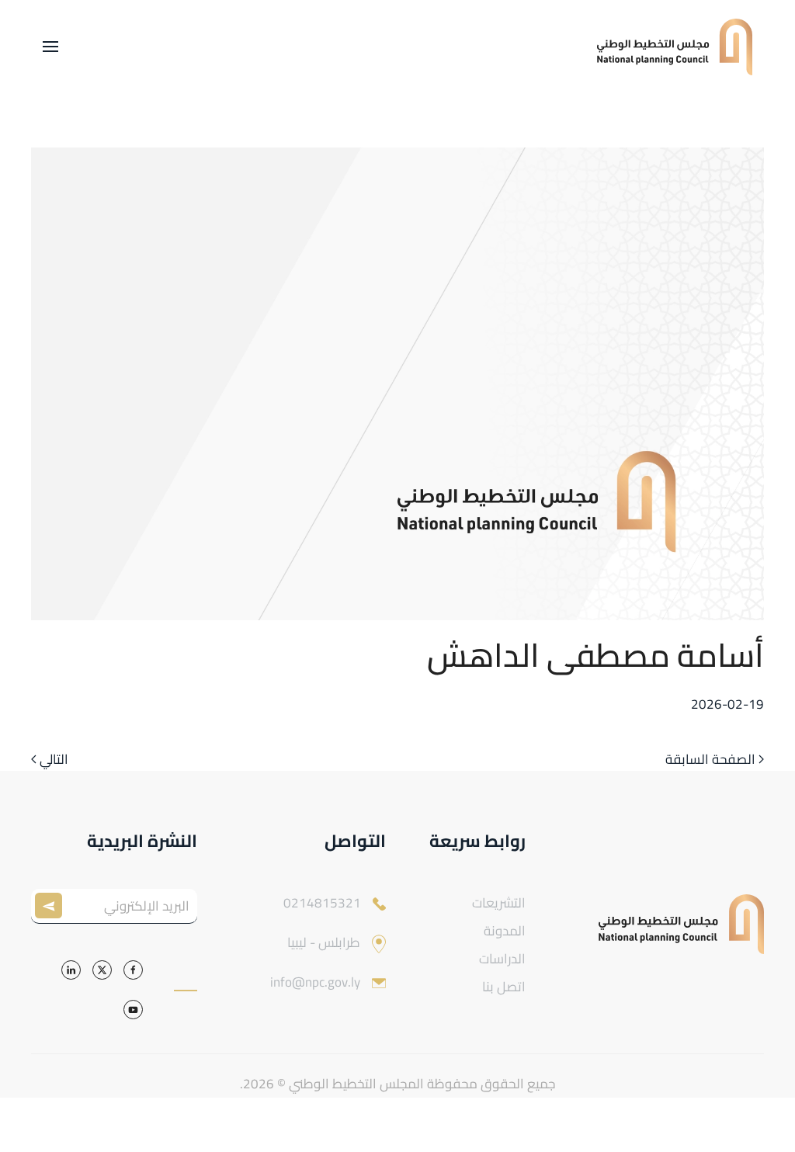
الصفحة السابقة (710, 760)
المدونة (505, 930)
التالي (54, 760)
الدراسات (502, 958)
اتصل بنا (504, 986)
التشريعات (499, 902)
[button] (50, 46)
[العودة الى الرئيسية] (674, 46)
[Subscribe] (52, 906)
